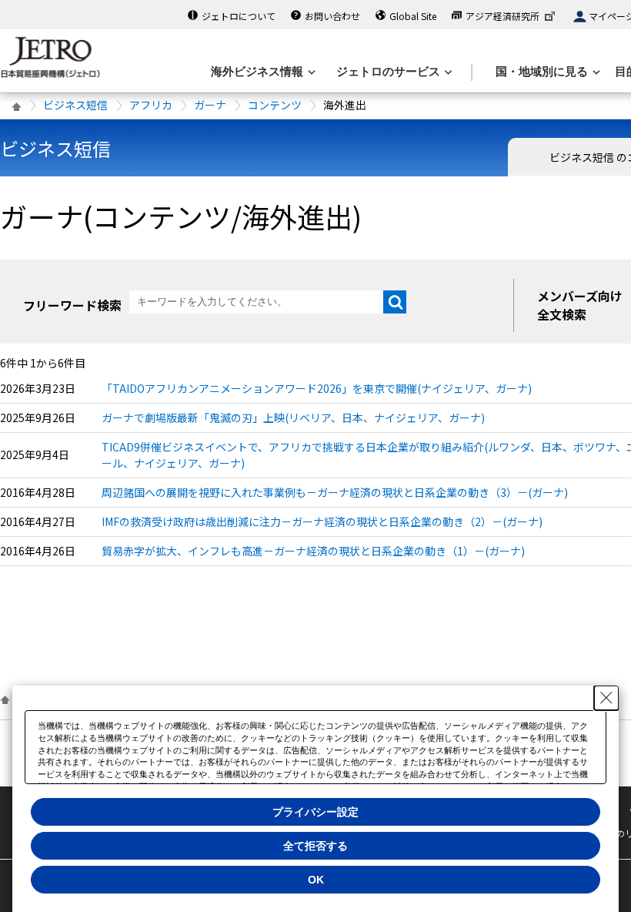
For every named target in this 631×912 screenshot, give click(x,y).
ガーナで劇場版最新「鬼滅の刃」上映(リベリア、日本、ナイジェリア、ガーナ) (293, 417)
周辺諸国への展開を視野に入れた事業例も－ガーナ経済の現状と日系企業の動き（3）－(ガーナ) (335, 492)
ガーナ (210, 104)
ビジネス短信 (75, 104)
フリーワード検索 (72, 305)
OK (316, 879)
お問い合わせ (332, 15)
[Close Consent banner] (606, 698)
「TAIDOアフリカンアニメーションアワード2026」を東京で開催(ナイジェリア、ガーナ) (317, 388)
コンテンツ (275, 104)
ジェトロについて (238, 15)
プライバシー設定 (315, 812)
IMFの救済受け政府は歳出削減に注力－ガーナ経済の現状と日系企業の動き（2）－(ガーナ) (322, 521)
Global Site (412, 15)
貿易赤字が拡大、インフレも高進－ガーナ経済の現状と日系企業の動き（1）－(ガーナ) (313, 550)
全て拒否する (315, 846)
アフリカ (150, 104)
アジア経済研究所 (502, 15)
